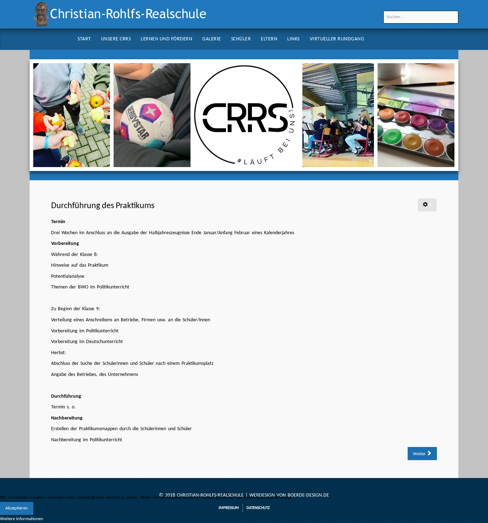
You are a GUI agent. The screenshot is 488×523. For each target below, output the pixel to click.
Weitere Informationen (21, 519)
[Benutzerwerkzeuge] (427, 205)
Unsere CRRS (116, 39)
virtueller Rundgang (337, 39)
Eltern (269, 39)
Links (293, 39)
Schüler (241, 39)
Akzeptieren (16, 508)
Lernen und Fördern (166, 39)
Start (84, 39)
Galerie (211, 39)
